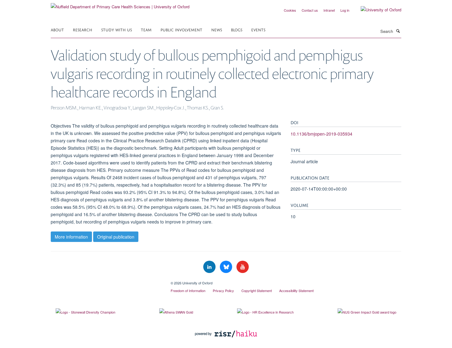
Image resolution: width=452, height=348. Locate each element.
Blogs (236, 29)
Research (82, 29)
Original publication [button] (115, 237)
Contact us (310, 10)
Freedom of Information (188, 290)
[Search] (398, 30)
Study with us (116, 29)
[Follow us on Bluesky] (226, 267)
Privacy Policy (223, 290)
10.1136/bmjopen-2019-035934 (321, 134)
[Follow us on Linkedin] (210, 267)
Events (258, 29)
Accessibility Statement (296, 290)
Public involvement (181, 29)
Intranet (329, 10)
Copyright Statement (256, 290)
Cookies (290, 10)
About (57, 29)
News (216, 29)
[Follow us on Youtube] (242, 267)
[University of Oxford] (376, 10)
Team (146, 29)
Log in (344, 10)
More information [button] (71, 237)
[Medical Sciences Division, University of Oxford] (106, 280)
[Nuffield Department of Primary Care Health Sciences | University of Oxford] (120, 4)
